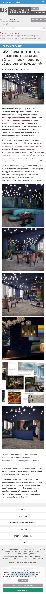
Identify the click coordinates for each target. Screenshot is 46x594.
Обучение (23, 516)
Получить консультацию (23, 585)
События (23, 529)
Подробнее (25, 497)
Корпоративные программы (23, 523)
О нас (23, 509)
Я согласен (23, 580)
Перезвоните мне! (38, 20)
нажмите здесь (31, 576)
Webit (35, 562)
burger (43, 46)
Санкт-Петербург (39, 13)
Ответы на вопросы (23, 536)
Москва (35, 8)
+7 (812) (8, 19)
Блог (23, 543)
